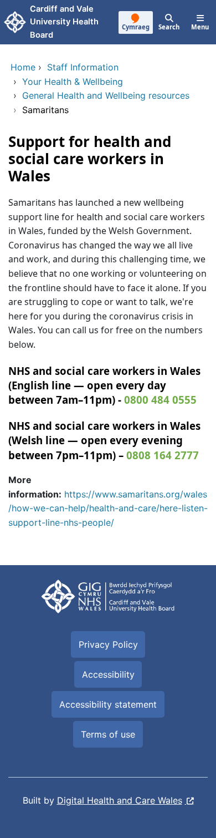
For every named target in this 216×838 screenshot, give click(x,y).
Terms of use (108, 734)
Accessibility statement (108, 704)
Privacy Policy (108, 644)
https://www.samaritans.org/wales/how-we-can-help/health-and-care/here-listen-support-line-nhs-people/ (108, 508)
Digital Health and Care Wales (119, 800)
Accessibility (108, 674)
